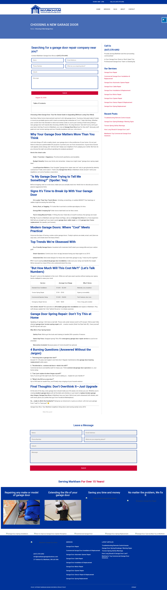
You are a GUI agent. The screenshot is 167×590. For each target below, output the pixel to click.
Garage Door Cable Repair (112, 86)
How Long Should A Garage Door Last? (117, 129)
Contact (132, 9)
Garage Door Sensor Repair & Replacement (118, 102)
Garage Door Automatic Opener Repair (116, 82)
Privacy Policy (62, 587)
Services (107, 9)
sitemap (134, 587)
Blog (115, 9)
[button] (95, 103)
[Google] (34, 563)
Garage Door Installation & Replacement (117, 90)
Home (98, 9)
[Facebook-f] (32, 563)
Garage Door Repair (110, 72)
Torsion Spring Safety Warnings (114, 125)
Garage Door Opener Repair (113, 98)
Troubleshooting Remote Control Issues (117, 118)
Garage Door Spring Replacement (115, 106)
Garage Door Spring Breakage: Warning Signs (119, 121)
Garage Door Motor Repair (112, 94)
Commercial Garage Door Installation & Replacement (83, 550)
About (123, 9)
